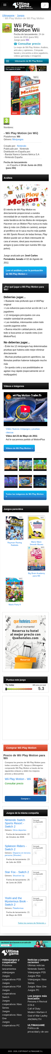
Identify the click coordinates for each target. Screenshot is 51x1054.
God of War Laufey (37, 1015)
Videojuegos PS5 (37, 972)
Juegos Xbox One (37, 986)
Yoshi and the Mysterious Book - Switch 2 (16, 901)
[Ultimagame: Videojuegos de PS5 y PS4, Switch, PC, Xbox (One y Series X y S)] (23, 5)
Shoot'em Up (18, 875)
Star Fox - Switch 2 (17, 872)
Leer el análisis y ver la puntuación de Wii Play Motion (24, 272)
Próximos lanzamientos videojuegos (9, 969)
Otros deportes (19, 830)
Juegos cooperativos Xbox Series (12, 1004)
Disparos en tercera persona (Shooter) (17, 854)
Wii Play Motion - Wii (18, 779)
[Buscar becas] (25, 944)
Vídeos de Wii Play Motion (18, 448)
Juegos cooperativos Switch (9, 994)
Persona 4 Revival (37, 1001)
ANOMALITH (34, 1019)
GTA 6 (31, 1005)
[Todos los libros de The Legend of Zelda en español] (25, 68)
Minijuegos (17, 139)
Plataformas (18, 908)
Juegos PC (33, 990)
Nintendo (21, 146)
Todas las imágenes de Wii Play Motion (25, 494)
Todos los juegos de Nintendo (31, 923)
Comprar (25, 799)
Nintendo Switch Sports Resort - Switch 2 (15, 823)
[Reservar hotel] (25, 642)
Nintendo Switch (36, 969)
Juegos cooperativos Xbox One (12, 1015)
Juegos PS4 (34, 976)
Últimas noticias (36, 965)
